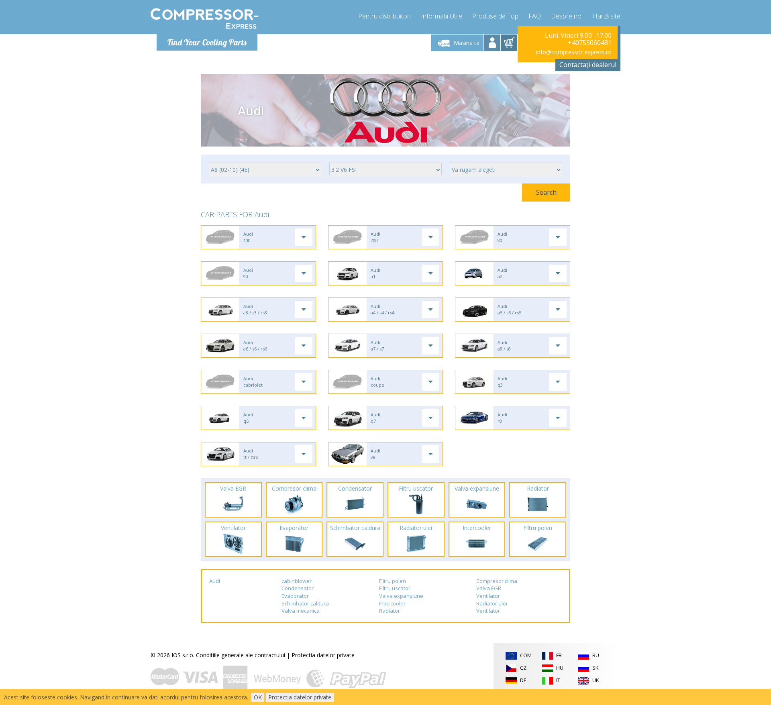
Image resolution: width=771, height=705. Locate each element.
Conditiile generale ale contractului (240, 655)
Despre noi (567, 16)
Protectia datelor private (323, 655)
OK (258, 697)
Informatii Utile (441, 16)
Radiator (389, 610)
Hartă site (606, 16)
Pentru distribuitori (384, 16)
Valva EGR (488, 588)
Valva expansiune (401, 595)
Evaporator (295, 595)
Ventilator (488, 595)
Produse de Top (495, 16)
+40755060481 (590, 42)
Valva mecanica (300, 610)
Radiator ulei (491, 603)
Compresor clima (496, 581)
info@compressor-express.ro (574, 52)
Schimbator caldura (305, 603)
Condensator (297, 588)
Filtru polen (392, 581)
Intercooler (392, 603)
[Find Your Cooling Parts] (205, 18)
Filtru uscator (394, 588)
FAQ (534, 16)
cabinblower (296, 581)
